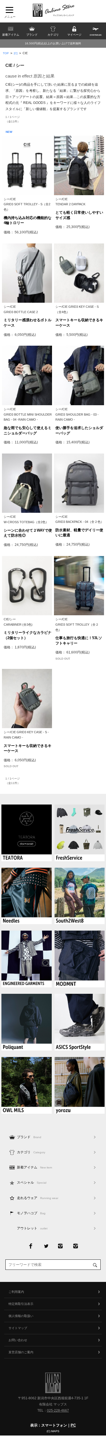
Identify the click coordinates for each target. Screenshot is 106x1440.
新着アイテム (34, 1167)
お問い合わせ (17, 1340)
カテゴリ (31, 1152)
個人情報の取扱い (20, 1316)
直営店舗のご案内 (20, 1352)
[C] (16, 53)
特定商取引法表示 (20, 1303)
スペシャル (31, 1182)
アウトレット (32, 1228)
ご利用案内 (16, 1291)
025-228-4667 (58, 1410)
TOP (6, 53)
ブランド (29, 1137)
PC (73, 1425)
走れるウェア (37, 1198)
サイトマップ (17, 1328)
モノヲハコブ (31, 1213)
